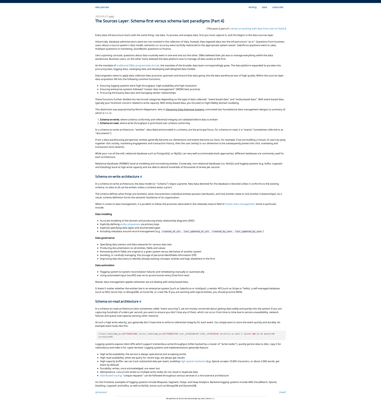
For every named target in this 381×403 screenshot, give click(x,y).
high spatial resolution (193, 361)
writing (253, 7)
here (107, 113)
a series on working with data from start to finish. (257, 28)
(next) (282, 392)
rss (213, 398)
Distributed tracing (110, 375)
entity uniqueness (130, 224)
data (264, 7)
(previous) (101, 392)
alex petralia (102, 7)
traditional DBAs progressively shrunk (138, 65)
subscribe (277, 7)
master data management (239, 204)
